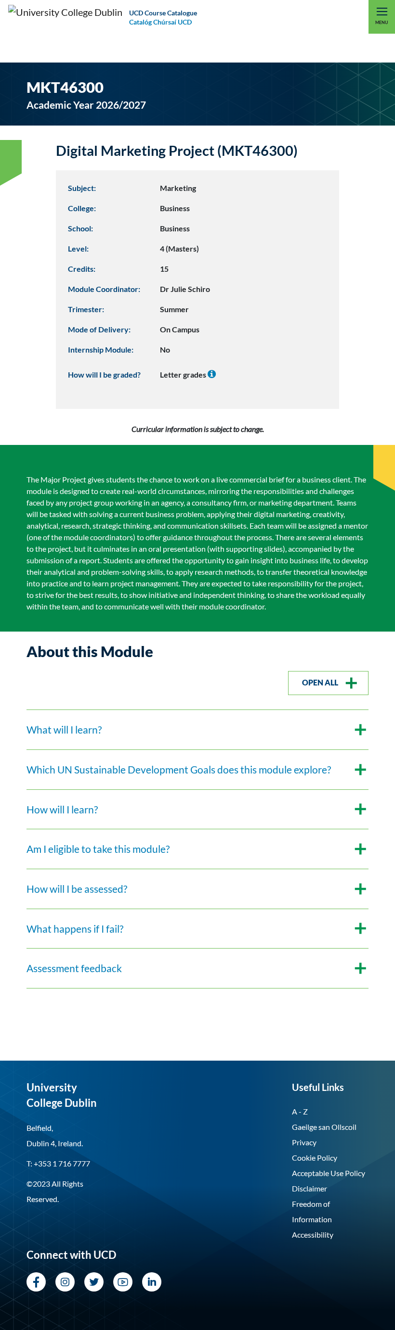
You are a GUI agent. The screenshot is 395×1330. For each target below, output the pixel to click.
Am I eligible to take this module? (98, 849)
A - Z (300, 1111)
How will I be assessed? (76, 889)
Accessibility (312, 1234)
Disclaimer (309, 1188)
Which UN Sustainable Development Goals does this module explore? (178, 769)
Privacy (304, 1142)
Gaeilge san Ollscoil (324, 1126)
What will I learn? (64, 729)
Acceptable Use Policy (328, 1173)
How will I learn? (62, 809)
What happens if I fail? (74, 929)
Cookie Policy (314, 1157)
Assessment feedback (74, 968)
